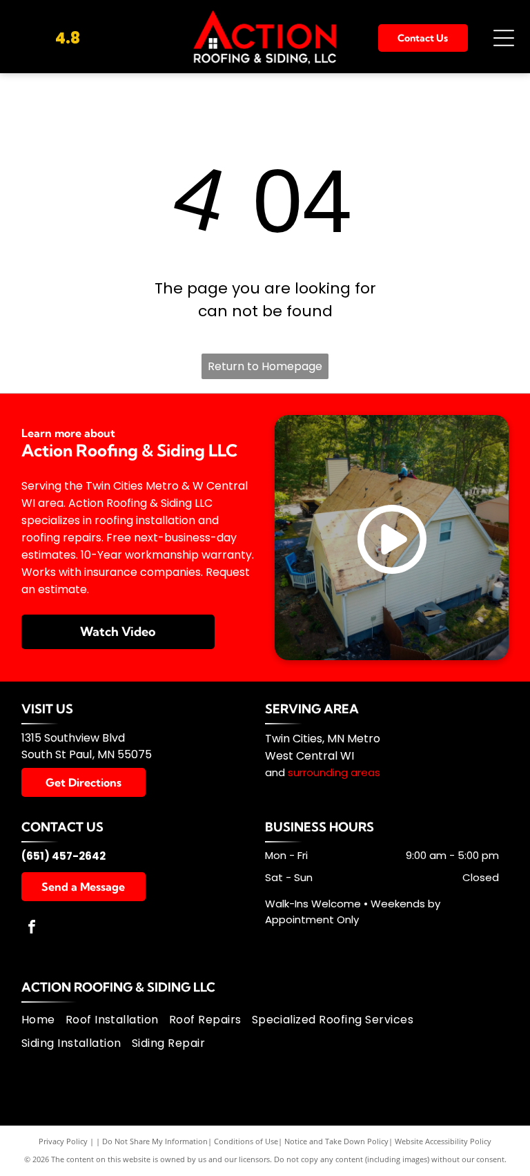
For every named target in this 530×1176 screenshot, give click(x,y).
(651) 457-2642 (63, 856)
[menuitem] (43, 1020)
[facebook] (31, 928)
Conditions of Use (246, 1141)
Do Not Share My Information (155, 1141)
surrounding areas (334, 772)
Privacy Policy (63, 1141)
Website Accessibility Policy (443, 1141)
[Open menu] (503, 38)
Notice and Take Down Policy (336, 1141)
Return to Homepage (265, 366)
